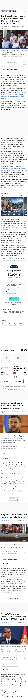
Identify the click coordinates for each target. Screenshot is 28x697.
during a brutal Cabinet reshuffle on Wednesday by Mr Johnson (13, 227)
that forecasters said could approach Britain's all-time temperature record (13, 168)
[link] (9, 11)
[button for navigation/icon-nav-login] (22, 11)
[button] (22, 11)
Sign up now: (4, 26)
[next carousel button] (25, 636)
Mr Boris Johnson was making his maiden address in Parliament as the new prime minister (13, 96)
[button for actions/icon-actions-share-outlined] (24, 63)
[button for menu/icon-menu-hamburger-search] (25, 11)
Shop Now (6, 381)
